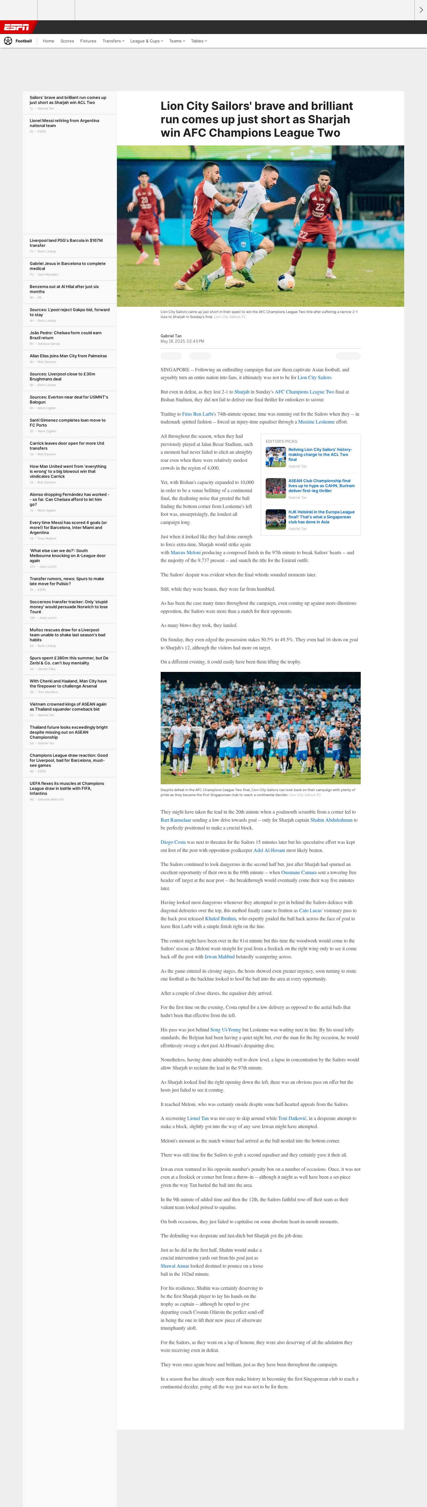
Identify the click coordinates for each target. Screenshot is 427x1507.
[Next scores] (420, 10)
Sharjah (241, 391)
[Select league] (19, 10)
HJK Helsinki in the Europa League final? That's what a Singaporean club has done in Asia (322, 516)
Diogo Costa (173, 842)
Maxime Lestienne (316, 421)
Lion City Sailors (314, 377)
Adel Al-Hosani (269, 850)
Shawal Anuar (175, 1265)
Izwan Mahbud (220, 956)
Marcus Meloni (186, 552)
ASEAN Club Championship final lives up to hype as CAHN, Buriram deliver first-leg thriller (322, 485)
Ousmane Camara (299, 872)
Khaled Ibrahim (220, 918)
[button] (406, 27)
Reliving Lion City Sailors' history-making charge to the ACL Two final (320, 454)
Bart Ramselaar (176, 819)
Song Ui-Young (225, 1029)
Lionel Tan (198, 1118)
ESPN (16, 27)
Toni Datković (292, 1118)
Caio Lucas (310, 910)
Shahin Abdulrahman (331, 819)
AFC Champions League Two (304, 391)
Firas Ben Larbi (197, 413)
